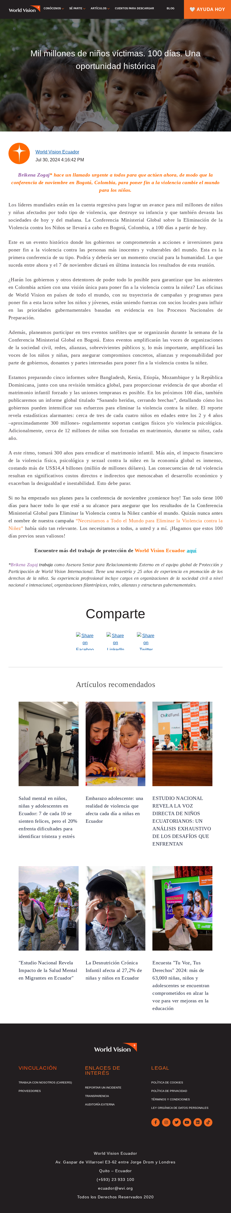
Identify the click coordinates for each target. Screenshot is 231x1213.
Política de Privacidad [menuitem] (169, 1090)
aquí (192, 550)
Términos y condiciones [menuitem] (170, 1099)
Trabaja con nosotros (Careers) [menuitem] (45, 1082)
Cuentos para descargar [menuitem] (134, 8)
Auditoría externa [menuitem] (100, 1104)
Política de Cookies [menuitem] (167, 1082)
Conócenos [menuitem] (52, 8)
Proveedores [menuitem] (30, 1090)
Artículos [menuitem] (98, 8)
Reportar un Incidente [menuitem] (103, 1087)
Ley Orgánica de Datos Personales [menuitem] (179, 1107)
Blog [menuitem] (170, 8)
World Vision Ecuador (57, 152)
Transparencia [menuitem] (97, 1096)
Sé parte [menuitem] (75, 8)
